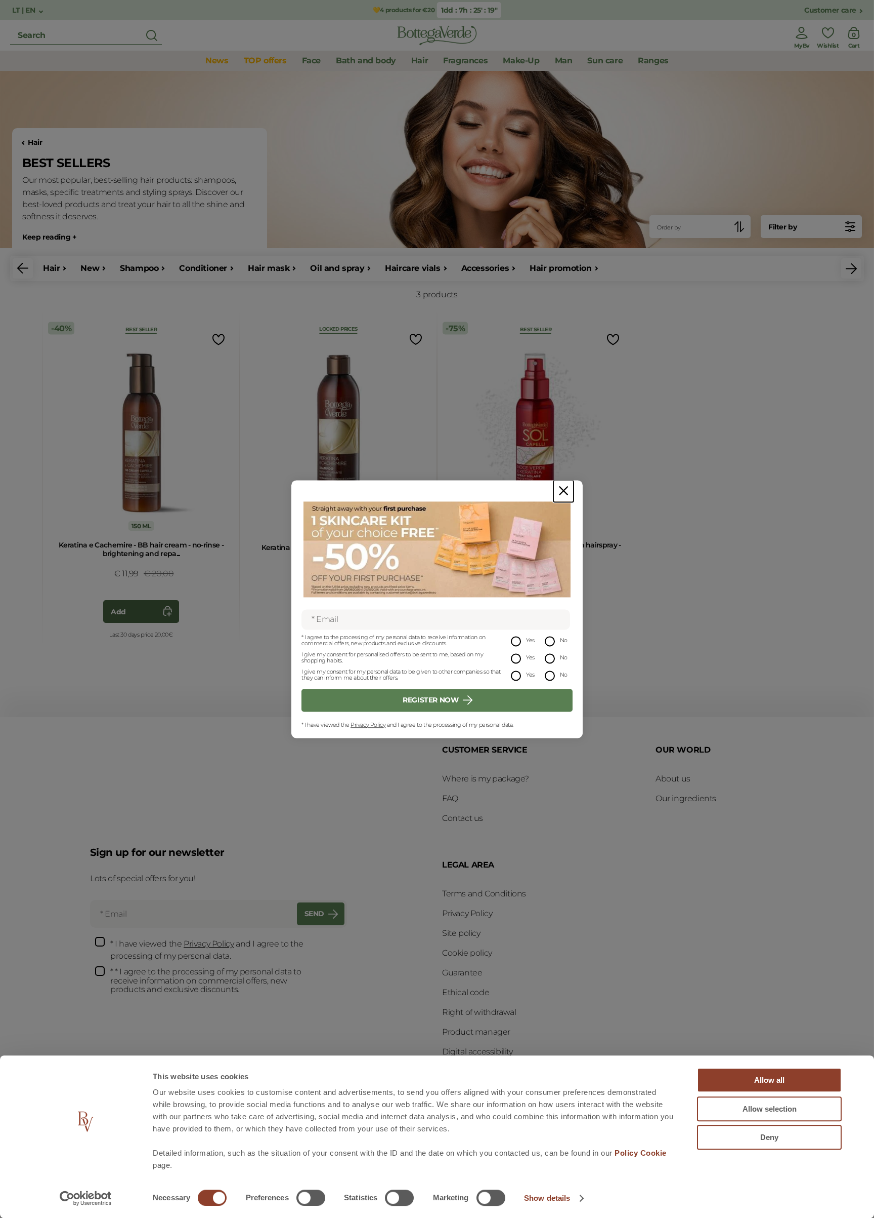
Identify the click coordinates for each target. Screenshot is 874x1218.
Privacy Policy (368, 724)
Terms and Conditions (484, 893)
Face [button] (311, 60)
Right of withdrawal (479, 1012)
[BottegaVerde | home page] (437, 35)
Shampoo (139, 268)
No (563, 640)
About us (673, 778)
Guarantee (462, 972)
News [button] (216, 60)
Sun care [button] (605, 60)
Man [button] (564, 60)
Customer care (830, 10)
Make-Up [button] (521, 60)
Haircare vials (412, 268)
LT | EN (24, 10)
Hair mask (268, 268)
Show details (547, 1198)
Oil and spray (337, 268)
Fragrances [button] (465, 60)
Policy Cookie (641, 1153)
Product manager (476, 1032)
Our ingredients (686, 798)
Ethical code (465, 992)
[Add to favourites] (217, 339)
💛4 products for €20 (403, 10)
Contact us (462, 818)
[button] (23, 268)
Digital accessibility (477, 1051)
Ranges (653, 60)
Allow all (769, 1080)
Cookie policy (467, 953)
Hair (35, 142)
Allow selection (769, 1109)
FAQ (450, 798)
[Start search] (152, 35)
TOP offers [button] (265, 60)
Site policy (461, 933)
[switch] (310, 1198)
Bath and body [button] (366, 60)
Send (314, 913)
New (89, 268)
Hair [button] (419, 60)
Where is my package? (485, 778)
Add (118, 611)
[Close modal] (563, 491)
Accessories (485, 268)
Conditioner (203, 268)
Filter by (782, 226)
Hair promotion (560, 268)
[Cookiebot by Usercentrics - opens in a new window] (85, 1198)
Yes (530, 640)
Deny (769, 1137)
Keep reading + (49, 237)
